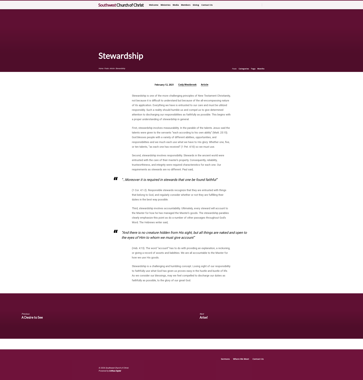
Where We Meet (241, 359)
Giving (196, 5)
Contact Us (207, 5)
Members (185, 5)
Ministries (165, 5)
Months (260, 69)
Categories (244, 69)
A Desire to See (32, 317)
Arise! (204, 317)
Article (112, 68)
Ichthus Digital (115, 371)
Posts (106, 68)
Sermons (225, 359)
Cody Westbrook (187, 84)
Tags (253, 69)
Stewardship (120, 68)
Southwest (121, 5)
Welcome (153, 5)
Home (101, 68)
